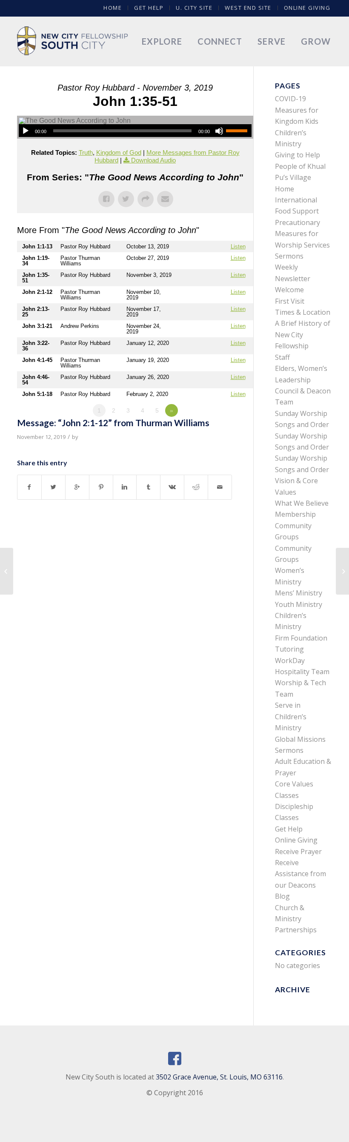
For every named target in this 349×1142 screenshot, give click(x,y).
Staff (282, 357)
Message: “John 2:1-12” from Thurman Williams (113, 422)
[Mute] (219, 131)
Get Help (148, 7)
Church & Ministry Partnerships (296, 919)
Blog (282, 896)
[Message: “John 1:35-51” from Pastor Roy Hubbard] (6, 571)
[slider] (239, 130)
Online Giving (307, 7)
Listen (238, 246)
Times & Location (302, 312)
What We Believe (302, 503)
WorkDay (290, 660)
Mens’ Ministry (298, 593)
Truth (86, 152)
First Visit (289, 301)
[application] (135, 130)
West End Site (248, 7)
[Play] (25, 131)
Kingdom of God (118, 152)
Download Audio (153, 160)
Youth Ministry (298, 604)
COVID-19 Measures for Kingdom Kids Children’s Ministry (296, 121)
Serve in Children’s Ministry (290, 716)
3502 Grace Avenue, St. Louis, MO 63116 (219, 1077)
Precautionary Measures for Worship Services (302, 234)
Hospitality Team (302, 671)
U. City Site (194, 7)
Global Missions (300, 739)
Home (112, 7)
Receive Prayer (298, 851)
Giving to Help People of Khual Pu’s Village (300, 166)
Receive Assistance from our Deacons (300, 874)
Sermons (289, 256)
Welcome (289, 289)
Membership (295, 514)
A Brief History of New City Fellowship (302, 334)
